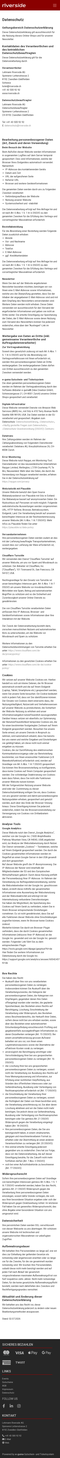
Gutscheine (7, 1382)
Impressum (7, 1389)
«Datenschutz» (46, 421)
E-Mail (7, 1439)
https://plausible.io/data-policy (18, 527)
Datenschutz (8, 1392)
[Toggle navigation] (55, 5)
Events (5, 1378)
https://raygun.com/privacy (15, 481)
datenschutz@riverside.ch (18, 125)
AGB (4, 1385)
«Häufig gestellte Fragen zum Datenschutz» (24, 425)
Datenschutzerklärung (27, 421)
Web (6, 1442)
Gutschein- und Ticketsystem (34, 1454)
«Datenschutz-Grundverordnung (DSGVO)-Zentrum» (28, 428)
